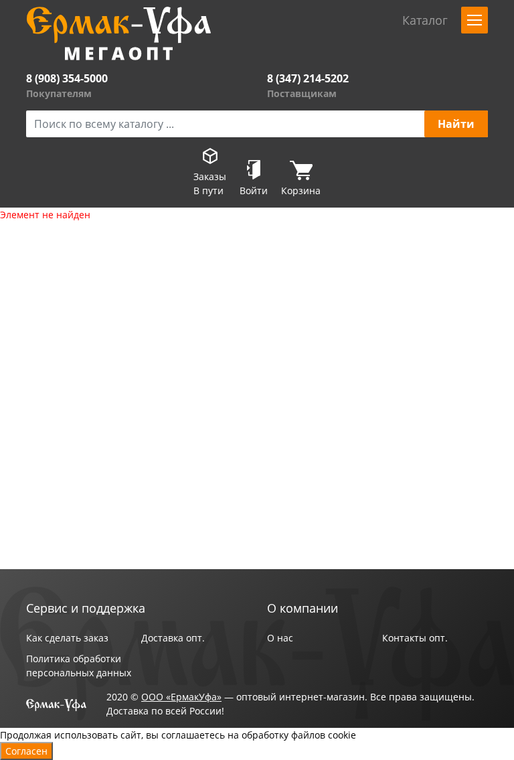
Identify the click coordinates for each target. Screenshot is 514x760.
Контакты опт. (415, 637)
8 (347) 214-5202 (308, 78)
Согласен (26, 751)
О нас (280, 637)
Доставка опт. (173, 637)
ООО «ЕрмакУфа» (181, 696)
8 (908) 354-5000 (67, 78)
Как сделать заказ (67, 637)
